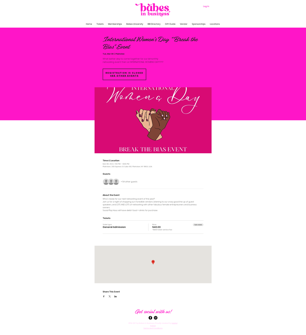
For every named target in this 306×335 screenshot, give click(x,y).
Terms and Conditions (153, 328)
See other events (124, 75)
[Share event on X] (110, 296)
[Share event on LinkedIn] (115, 296)
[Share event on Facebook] (104, 296)
